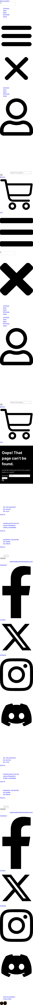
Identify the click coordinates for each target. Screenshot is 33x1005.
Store (4, 10)
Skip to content (4, 1)
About (5, 16)
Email (2, 556)
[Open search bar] (0, 170)
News (5, 12)
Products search (5, 172)
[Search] (1, 175)
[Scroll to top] (1, 1003)
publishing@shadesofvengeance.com (21, 561)
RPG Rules (6, 14)
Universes (6, 8)
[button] (16, 52)
